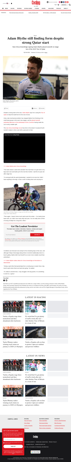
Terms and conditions (42, 442)
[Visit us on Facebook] (63, 2)
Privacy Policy (18, 451)
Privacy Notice (8, 239)
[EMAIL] (7, 280)
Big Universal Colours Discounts (16, 12)
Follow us (35, 108)
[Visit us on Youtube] (65, 2)
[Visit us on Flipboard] (68, 2)
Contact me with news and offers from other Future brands (13, 443)
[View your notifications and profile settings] (11, 3)
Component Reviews (59, 425)
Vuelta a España (28, 425)
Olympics (26, 428)
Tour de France (28, 420)
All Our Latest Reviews (60, 420)
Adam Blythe (25, 112)
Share (7, 108)
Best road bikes (43, 420)
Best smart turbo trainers (45, 425)
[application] (24, 148)
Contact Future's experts (27, 442)
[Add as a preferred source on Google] (35, 452)
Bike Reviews (57, 423)
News (6, 8)
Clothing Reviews (58, 428)
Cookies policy (30, 444)
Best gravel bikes (43, 423)
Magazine (51, 8)
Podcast (58, 8)
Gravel (44, 8)
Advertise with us (40, 444)
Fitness (37, 8)
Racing (12, 8)
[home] (3, 8)
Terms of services (21, 238)
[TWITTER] (4, 280)
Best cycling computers (45, 428)
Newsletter (43, 108)
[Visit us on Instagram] (59, 2)
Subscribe (64, 4)
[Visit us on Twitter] (61, 2)
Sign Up (13, 446)
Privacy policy (53, 442)
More (65, 8)
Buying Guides (28, 8)
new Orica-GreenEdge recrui (14, 128)
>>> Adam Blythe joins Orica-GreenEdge (15, 166)
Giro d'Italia (27, 423)
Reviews (19, 8)
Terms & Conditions (11, 452)
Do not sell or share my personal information (35, 447)
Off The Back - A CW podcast (49, 12)
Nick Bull (27, 52)
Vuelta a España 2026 (33, 12)
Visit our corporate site (53, 457)
